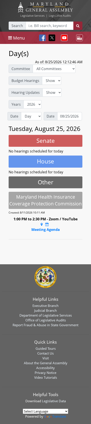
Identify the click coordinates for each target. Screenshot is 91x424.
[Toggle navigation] (63, 37)
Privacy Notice (45, 372)
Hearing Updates (25, 92)
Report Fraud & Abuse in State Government (45, 325)
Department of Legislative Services (45, 315)
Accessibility (45, 368)
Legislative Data (54, 401)
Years (16, 104)
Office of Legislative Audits (45, 320)
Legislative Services (32, 16)
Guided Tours (46, 348)
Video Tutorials (45, 377)
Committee (20, 68)
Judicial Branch (45, 310)
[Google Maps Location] (42, 224)
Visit (45, 358)
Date (14, 116)
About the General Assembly (45, 363)
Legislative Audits (60, 16)
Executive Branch (45, 305)
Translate (59, 416)
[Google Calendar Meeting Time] (47, 224)
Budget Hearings (25, 80)
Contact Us (45, 353)
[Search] (77, 26)
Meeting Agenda (45, 229)
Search (17, 25)
